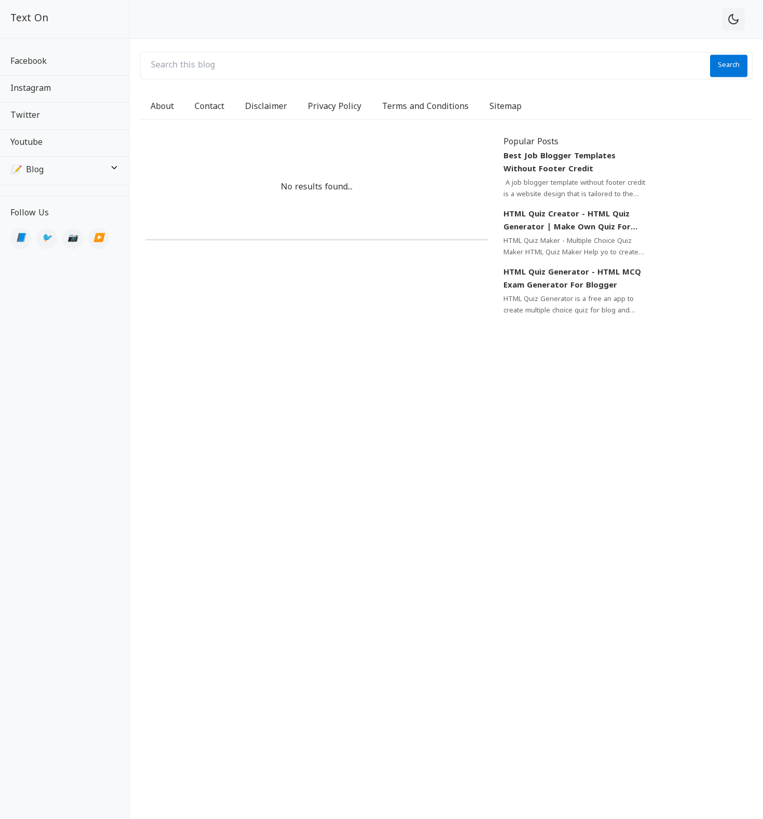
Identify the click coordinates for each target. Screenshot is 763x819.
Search (729, 65)
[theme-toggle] (733, 19)
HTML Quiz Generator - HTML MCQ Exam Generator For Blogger (572, 279)
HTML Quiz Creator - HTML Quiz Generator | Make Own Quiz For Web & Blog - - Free (567, 222)
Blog (27, 170)
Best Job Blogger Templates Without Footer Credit (559, 163)
